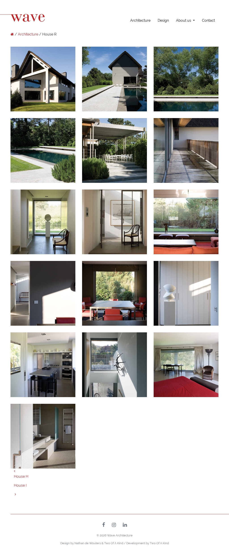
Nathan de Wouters (87, 543)
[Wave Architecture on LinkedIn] (125, 525)
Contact (208, 20)
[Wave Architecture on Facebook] (103, 525)
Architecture (140, 20)
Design (163, 20)
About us (183, 20)
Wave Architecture (120, 535)
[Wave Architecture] (12, 34)
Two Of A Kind (113, 543)
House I (20, 485)
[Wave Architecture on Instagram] (114, 525)
